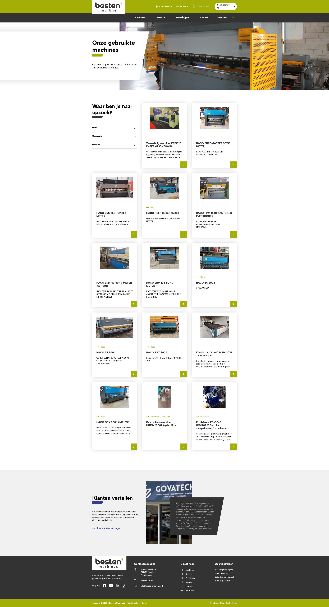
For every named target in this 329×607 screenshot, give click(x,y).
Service (189, 574)
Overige (96, 144)
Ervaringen (190, 578)
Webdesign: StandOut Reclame (223, 603)
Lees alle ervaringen (108, 528)
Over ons (189, 586)
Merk (94, 127)
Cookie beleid (133, 603)
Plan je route (146, 575)
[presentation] (201, 499)
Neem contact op (223, 6)
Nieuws (189, 582)
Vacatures (190, 590)
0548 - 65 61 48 (203, 6)
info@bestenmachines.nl (152, 586)
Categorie (97, 136)
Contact (145, 603)
